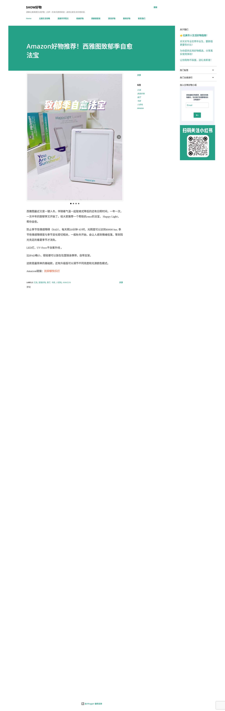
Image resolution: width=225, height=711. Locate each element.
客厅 (139, 97)
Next (119, 137)
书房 (139, 101)
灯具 (139, 90)
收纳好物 (80, 18)
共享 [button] (139, 75)
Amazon (140, 108)
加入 (197, 115)
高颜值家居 (95, 18)
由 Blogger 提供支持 (93, 703)
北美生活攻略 (44, 18)
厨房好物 (126, 18)
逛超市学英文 (63, 18)
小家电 (140, 104)
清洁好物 (111, 18)
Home (28, 18)
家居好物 (141, 93)
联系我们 (141, 18)
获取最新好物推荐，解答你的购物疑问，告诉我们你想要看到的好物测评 (197, 97)
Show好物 (34, 7)
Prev (31, 137)
